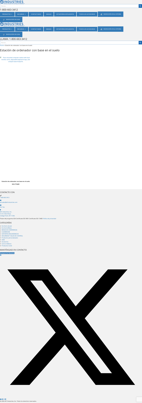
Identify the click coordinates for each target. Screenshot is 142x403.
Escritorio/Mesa (7, 228)
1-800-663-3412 (9, 9)
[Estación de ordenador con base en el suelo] (15, 118)
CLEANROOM (6, 232)
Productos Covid (7, 246)
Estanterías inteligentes (65, 14)
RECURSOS (20, 14)
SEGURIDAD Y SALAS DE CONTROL (12, 236)
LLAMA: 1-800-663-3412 (13, 39)
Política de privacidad (49, 218)
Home (2, 45)
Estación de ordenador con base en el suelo (16, 181)
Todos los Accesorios (87, 14)
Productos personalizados (10, 238)
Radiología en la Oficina (112, 14)
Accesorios (5, 242)
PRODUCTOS (6, 14)
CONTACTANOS (36, 14)
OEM (3, 240)
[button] (0, 255)
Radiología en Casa (13, 19)
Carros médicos (6, 244)
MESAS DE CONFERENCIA (9, 230)
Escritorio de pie (7, 226)
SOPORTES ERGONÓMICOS (10, 234)
